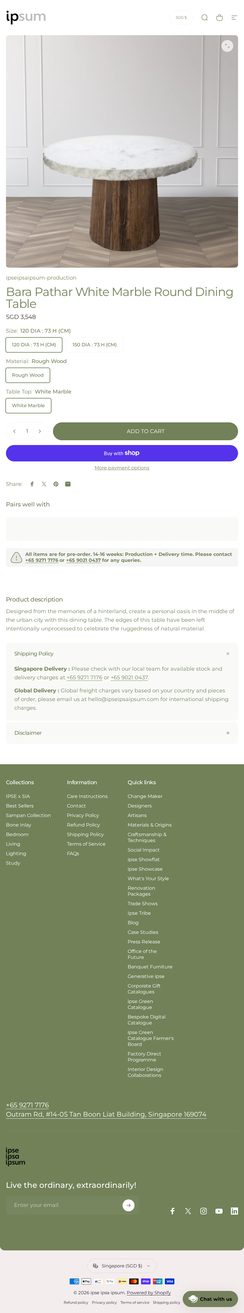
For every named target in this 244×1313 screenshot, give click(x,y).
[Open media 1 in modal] (227, 46)
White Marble (28, 405)
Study (13, 863)
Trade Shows (143, 903)
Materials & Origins (150, 825)
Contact (76, 806)
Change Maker (145, 796)
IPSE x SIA (18, 796)
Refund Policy (83, 825)
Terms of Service (86, 844)
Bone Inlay (18, 825)
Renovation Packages (141, 891)
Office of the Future (142, 954)
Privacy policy (104, 1302)
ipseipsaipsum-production (41, 278)
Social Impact (144, 850)
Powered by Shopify (149, 1292)
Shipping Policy (85, 834)
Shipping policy (166, 1302)
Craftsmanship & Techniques (147, 837)
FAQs (73, 853)
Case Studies (143, 932)
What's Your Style (148, 878)
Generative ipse (146, 976)
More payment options (122, 468)
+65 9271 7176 (84, 677)
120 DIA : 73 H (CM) (34, 345)
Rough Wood (28, 375)
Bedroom (17, 834)
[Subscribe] (128, 1205)
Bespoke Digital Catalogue (146, 1020)
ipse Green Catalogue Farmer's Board (151, 1038)
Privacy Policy (83, 815)
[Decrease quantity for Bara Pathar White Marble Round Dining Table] (13, 431)
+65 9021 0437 (129, 677)
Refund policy (76, 1302)
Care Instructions (87, 796)
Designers (140, 806)
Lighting (16, 853)
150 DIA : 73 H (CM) (95, 345)
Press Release (144, 942)
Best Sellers (20, 806)
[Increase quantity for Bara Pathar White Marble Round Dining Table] (41, 431)
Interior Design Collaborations (145, 1072)
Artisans (137, 815)
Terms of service (135, 1302)
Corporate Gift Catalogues (144, 989)
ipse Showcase (145, 869)
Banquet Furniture (150, 967)
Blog (133, 923)
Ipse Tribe (139, 913)
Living (13, 844)
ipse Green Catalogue (140, 1004)
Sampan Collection (28, 815)
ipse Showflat (144, 859)
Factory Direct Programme (144, 1057)
